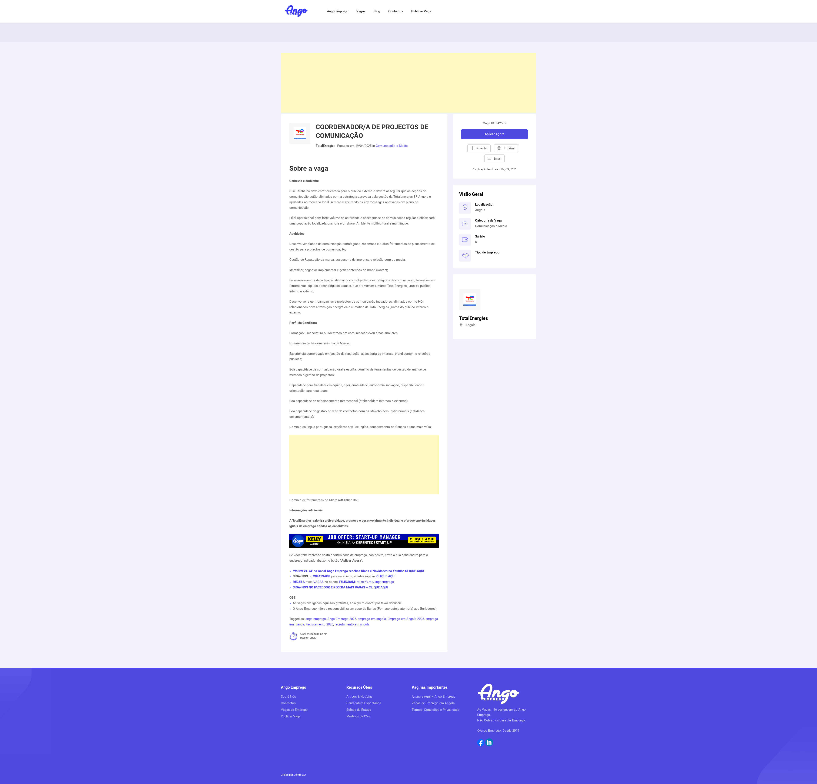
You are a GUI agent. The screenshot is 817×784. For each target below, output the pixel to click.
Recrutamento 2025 (319, 624)
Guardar (481, 148)
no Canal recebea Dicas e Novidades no (358, 571)
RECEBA (299, 582)
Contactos (395, 11)
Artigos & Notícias (359, 696)
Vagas (361, 11)
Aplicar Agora (494, 134)
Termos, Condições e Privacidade (435, 710)
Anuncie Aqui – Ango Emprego (434, 696)
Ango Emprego (337, 11)
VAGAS (318, 582)
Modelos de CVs (358, 716)
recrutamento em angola (352, 624)
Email (497, 158)
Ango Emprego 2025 (341, 619)
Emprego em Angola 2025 (405, 619)
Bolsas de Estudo (358, 710)
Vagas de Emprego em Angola (433, 703)
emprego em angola (372, 619)
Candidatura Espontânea (363, 703)
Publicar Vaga (421, 11)
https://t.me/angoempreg (374, 582)
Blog (377, 11)
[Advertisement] (408, 83)
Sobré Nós (288, 696)
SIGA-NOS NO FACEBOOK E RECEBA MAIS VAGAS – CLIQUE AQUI (340, 587)
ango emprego (316, 619)
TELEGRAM (346, 582)
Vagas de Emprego (294, 710)
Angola (480, 210)
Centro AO (300, 774)
